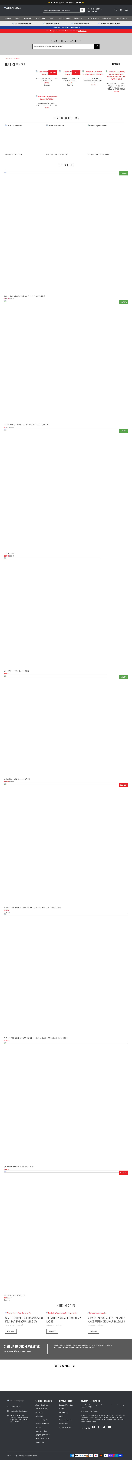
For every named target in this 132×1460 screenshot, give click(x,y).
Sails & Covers (92, 18)
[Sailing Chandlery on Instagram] (93, 1427)
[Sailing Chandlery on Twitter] (104, 1427)
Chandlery (28, 18)
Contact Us (39, 1412)
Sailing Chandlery (18, 1456)
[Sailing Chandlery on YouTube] (109, 1427)
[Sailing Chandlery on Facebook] (98, 1427)
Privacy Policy (39, 1442)
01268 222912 (95, 9)
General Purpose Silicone (107, 140)
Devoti (52, 18)
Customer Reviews (41, 1409)
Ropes (17, 18)
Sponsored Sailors (41, 1431)
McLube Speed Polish (24, 140)
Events (61, 1409)
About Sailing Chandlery (43, 1405)
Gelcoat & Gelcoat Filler (66, 140)
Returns (38, 1427)
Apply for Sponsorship (42, 1435)
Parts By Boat (121, 18)
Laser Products (64, 18)
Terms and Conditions (42, 1438)
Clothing (8, 18)
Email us (93, 11)
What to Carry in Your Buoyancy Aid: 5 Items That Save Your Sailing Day (24, 1319)
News (61, 1416)
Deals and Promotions (66, 1405)
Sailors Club (82, 31)
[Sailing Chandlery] (13, 8)
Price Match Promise (42, 1423)
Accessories (40, 18)
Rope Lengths (106, 18)
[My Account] (121, 10)
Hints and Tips (66, 1305)
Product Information (65, 1420)
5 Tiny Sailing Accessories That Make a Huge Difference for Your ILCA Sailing (106, 1319)
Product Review (64, 1423)
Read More (10, 1331)
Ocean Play (78, 18)
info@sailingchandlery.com (19, 1411)
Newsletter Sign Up (41, 1420)
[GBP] (114, 10)
